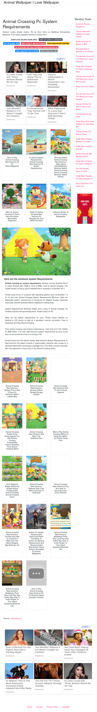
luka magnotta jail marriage (58, 43)
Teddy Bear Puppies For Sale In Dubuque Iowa (84, 69)
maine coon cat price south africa (24, 39)
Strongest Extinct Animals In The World (84, 50)
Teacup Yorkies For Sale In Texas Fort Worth (83, 106)
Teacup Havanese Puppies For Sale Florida (83, 34)
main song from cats (49, 51)
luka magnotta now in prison (27, 51)
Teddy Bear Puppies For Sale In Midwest (84, 162)
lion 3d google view (11, 43)
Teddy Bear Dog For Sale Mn (84, 147)
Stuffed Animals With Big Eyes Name (84, 155)
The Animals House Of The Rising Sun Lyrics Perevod (85, 59)
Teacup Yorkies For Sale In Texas (83, 132)
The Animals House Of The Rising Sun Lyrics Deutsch (85, 96)
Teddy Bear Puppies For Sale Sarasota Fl (84, 177)
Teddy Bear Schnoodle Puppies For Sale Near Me (85, 124)
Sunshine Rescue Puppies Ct (83, 25)
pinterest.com (16, 618)
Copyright (66, 707)
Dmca (29, 707)
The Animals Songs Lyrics (83, 115)
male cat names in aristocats (50, 39)
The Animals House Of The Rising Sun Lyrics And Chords (85, 79)
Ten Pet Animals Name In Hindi (82, 169)
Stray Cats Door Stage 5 (85, 87)
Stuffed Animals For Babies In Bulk (83, 42)
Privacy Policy (52, 707)
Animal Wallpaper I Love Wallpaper (31, 2)
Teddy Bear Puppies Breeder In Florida (84, 140)
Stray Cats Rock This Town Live (84, 184)
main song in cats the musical (33, 43)
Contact (39, 707)
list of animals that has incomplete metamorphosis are (36, 47)
